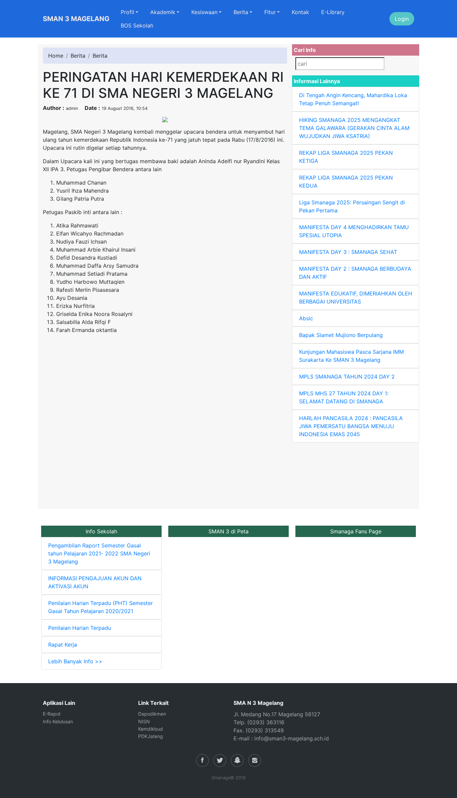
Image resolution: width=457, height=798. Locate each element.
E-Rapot (52, 714)
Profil (127, 12)
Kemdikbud (150, 729)
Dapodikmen (152, 714)
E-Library (333, 12)
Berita (241, 12)
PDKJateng (150, 736)
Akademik (162, 12)
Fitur (270, 12)
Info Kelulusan (58, 721)
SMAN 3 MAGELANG (76, 19)
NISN (144, 721)
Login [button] (402, 18)
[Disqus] (165, 423)
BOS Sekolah (137, 25)
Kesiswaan (204, 12)
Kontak (300, 12)
